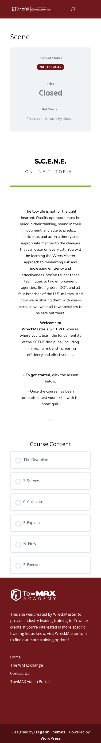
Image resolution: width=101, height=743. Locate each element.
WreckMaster (65, 614)
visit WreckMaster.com (67, 633)
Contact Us (19, 673)
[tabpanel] (50, 292)
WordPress (51, 738)
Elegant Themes (49, 732)
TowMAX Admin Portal (30, 681)
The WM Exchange (26, 665)
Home (15, 657)
